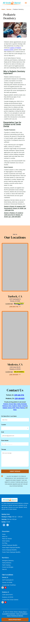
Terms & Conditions (21, 614)
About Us (4, 536)
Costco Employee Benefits (9, 550)
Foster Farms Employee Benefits (11, 552)
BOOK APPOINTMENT (15, 619)
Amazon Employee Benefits (9, 545)
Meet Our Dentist (7, 538)
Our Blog (4, 543)
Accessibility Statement (8, 614)
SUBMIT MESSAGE (15, 471)
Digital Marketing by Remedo (15, 616)
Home (3, 9)
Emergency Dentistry (8, 560)
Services (9, 9)
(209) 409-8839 (13, 374)
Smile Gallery (6, 541)
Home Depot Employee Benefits (11, 547)
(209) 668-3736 (13, 306)
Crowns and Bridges (7, 567)
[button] (15, 428)
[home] (11, 3)
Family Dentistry (6, 563)
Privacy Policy (22, 612)
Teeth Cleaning (6, 565)
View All (4, 569)
